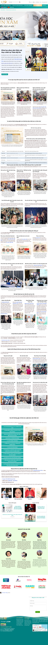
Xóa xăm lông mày (19, 622)
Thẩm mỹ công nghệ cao (17, 5)
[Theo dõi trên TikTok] (4, 621)
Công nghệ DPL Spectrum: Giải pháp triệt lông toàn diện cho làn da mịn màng (18, 507)
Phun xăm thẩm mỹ (28, 5)
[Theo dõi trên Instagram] (3, 621)
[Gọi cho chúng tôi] (6, 621)
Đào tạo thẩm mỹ (37, 5)
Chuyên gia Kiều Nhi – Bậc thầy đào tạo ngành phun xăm (41, 507)
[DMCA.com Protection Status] (8, 624)
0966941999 (10, 480)
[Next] (45, 59)
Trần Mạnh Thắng (5, 592)
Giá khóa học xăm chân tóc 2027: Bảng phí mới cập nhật (12, 515)
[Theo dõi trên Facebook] (1, 621)
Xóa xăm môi (21, 621)
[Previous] (27, 59)
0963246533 (15, 480)
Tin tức (44, 5)
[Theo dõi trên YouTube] (9, 621)
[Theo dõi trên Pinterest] (8, 621)
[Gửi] (20, 2)
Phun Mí (41, 499)
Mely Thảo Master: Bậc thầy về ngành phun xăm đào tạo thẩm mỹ (41, 517)
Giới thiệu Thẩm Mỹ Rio (6, 5)
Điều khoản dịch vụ (27, 620)
